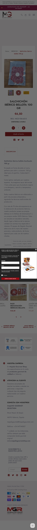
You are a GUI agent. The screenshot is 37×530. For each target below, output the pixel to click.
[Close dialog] (35, 249)
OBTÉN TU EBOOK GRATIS (10, 278)
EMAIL (2, 265)
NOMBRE (3, 260)
